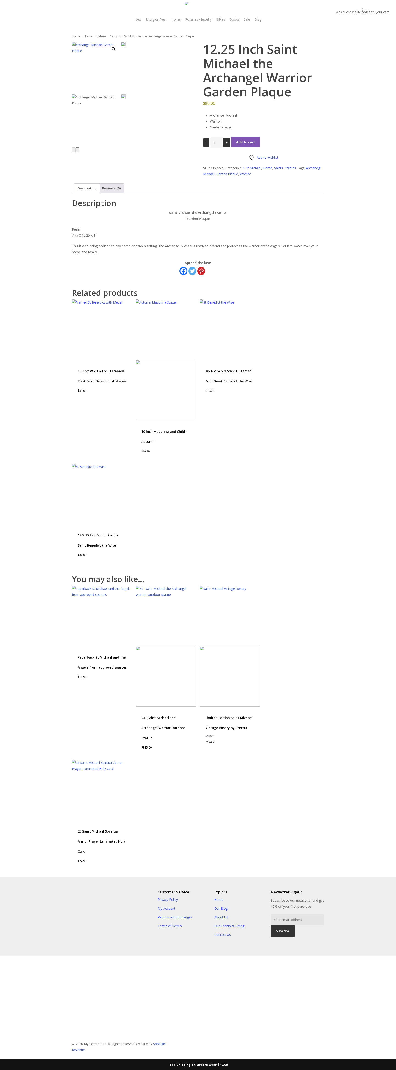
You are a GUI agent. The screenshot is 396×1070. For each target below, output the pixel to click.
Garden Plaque (227, 174)
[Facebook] (183, 271)
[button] (114, 49)
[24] (166, 646)
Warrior (245, 174)
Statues (101, 36)
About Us (221, 917)
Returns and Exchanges (175, 917)
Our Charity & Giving (229, 926)
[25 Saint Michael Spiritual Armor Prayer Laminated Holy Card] (102, 790)
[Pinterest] (201, 271)
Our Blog (221, 908)
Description (86, 188)
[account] (327, 8)
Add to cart (245, 142)
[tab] (87, 188)
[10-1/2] (102, 329)
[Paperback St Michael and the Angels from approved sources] (102, 616)
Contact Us (222, 934)
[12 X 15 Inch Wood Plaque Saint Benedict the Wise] (102, 494)
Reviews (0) (111, 188)
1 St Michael (252, 168)
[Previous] (74, 149)
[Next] (77, 149)
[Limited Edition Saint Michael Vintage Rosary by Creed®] (230, 646)
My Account (166, 908)
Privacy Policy (168, 899)
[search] (315, 8)
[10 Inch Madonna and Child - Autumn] (166, 359)
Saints (278, 168)
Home (76, 36)
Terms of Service (170, 926)
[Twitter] (192, 271)
